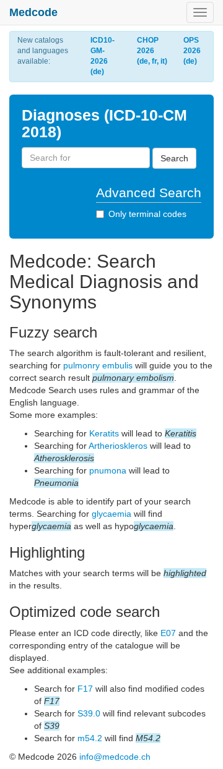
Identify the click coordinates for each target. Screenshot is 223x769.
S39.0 (88, 713)
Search (174, 158)
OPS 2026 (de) (192, 51)
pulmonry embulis (98, 365)
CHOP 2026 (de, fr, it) (152, 51)
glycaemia (111, 514)
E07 (168, 633)
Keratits (104, 433)
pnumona (107, 470)
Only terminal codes (147, 214)
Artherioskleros (118, 446)
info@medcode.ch (115, 757)
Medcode (33, 12)
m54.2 (89, 738)
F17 (85, 689)
